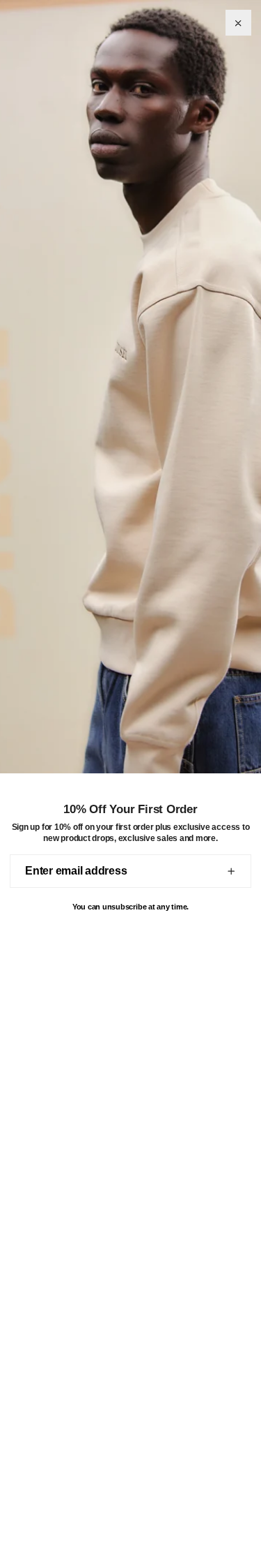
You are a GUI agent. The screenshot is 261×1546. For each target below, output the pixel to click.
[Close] (238, 23)
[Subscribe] (231, 871)
